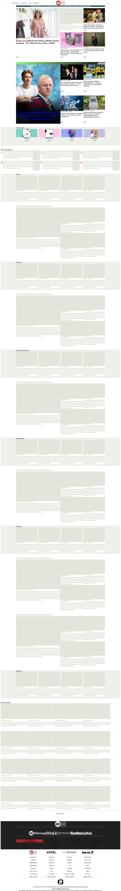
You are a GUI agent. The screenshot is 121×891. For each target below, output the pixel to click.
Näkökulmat (33, 865)
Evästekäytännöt (73, 887)
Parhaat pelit (20, 128)
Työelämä (51, 874)
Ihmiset (51, 860)
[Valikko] (12, 3)
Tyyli (51, 871)
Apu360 (33, 860)
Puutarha (69, 868)
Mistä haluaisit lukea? (29, 841)
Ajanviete (19, 671)
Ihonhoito (51, 863)
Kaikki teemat (33, 877)
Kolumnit (19, 262)
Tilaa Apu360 (30, 840)
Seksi (87, 871)
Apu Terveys (33, 871)
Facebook (95, 843)
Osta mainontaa (75, 840)
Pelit (30, 3)
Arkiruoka (69, 860)
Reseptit (69, 857)
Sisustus (69, 871)
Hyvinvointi (87, 860)
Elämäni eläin (20, 438)
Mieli (87, 865)
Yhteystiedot (55, 843)
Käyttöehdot (53, 887)
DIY (69, 865)
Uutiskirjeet (36, 3)
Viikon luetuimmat (6, 150)
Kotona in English (70, 874)
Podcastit (33, 868)
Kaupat (69, 863)
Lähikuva (19, 526)
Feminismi (51, 857)
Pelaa (26, 140)
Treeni (51, 868)
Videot (18, 174)
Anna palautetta (55, 845)
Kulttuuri (51, 865)
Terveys (87, 874)
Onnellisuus (87, 868)
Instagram (95, 845)
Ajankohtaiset (33, 863)
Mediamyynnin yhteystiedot (75, 843)
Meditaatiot (87, 863)
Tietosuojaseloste (62, 887)
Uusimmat (16, 3)
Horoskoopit (33, 874)
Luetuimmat (24, 3)
